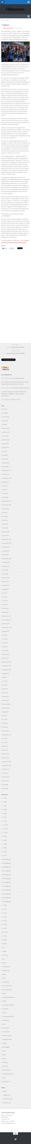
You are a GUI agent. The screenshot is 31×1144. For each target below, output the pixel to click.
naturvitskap (6, 1028)
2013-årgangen (7, 890)
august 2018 (6, 566)
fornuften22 (6, 382)
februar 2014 (6, 731)
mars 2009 (5, 784)
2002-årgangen (7, 859)
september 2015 (7, 669)
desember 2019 (7, 539)
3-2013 (5, 917)
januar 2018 (6, 581)
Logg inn (5, 1091)
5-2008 (5, 940)
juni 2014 (5, 719)
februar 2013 (6, 754)
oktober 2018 (6, 562)
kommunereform (7, 986)
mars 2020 (5, 528)
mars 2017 (5, 604)
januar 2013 (6, 758)
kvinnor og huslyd (7, 989)
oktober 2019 (6, 547)
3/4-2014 (5, 932)
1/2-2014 (5, 828)
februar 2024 (6, 428)
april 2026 (5, 413)
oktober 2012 (6, 769)
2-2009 (5, 848)
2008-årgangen (7, 874)
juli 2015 (5, 677)
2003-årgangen (7, 863)
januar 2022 (6, 466)
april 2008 (5, 788)
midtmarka (5, 1009)
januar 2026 (6, 417)
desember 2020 (7, 501)
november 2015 (7, 666)
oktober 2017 (6, 585)
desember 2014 (7, 704)
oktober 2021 (6, 474)
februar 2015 (6, 696)
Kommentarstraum (8, 1099)
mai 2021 (5, 489)
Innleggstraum (6, 1095)
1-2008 (5, 809)
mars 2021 (5, 493)
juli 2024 (5, 424)
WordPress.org (6, 1102)
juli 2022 (5, 451)
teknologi (5, 1062)
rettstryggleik (6, 1047)
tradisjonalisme (7, 1070)
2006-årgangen (7, 867)
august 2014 (6, 712)
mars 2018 (5, 574)
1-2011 (5, 817)
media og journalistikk (8, 1005)
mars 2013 (5, 750)
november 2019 (7, 543)
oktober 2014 (6, 708)
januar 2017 (6, 612)
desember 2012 (7, 761)
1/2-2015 (5, 832)
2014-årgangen (7, 894)
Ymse (4, 1077)
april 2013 (5, 746)
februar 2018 (6, 577)
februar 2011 (6, 781)
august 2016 (6, 631)
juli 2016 (5, 635)
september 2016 (7, 627)
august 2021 (6, 482)
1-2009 (5, 813)
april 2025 (5, 420)
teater (4, 1058)
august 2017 (6, 589)
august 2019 (6, 551)
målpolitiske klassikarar (9, 997)
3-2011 (5, 909)
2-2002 (5, 836)
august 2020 (6, 509)
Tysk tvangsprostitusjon (18, 378)
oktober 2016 (6, 623)
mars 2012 (5, 773)
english (4, 951)
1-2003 (5, 798)
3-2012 (5, 913)
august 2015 (6, 673)
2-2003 (5, 840)
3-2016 (5, 928)
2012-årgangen (7, 886)
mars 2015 (5, 692)
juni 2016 (5, 639)
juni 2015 (5, 681)
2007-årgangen (7, 871)
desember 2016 (7, 616)
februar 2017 (6, 608)
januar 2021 (6, 497)
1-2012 (5, 821)
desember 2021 (7, 470)
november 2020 (7, 505)
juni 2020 (5, 516)
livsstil (4, 993)
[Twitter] (15, 1139)
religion (5, 1043)
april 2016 (5, 646)
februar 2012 (6, 777)
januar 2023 (6, 443)
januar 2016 (6, 658)
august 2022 (6, 447)
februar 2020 (6, 532)
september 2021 (7, 478)
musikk (4, 1012)
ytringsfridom (6, 1081)
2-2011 (5, 851)
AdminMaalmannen (8, 28)
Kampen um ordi (16, 399)
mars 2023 (5, 436)
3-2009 (5, 905)
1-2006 (5, 802)
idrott (4, 978)
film (7, 20)
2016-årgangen (7, 901)
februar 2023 (6, 440)
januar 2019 (6, 555)
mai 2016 (5, 643)
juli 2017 (5, 593)
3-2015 (5, 924)
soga (4, 1054)
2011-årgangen (7, 882)
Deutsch (5, 943)
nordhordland (6, 1031)
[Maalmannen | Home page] (15, 9)
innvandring (6, 982)
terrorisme (5, 1066)
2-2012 (3, 20)
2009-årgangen (7, 878)
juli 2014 (5, 715)
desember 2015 (7, 662)
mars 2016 (5, 650)
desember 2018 (7, 558)
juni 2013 (5, 738)
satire (4, 1051)
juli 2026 (5, 409)
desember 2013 (7, 735)
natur (4, 1024)
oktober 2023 (6, 432)
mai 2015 (5, 685)
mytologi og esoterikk (8, 1016)
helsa (4, 974)
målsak (4, 1001)
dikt (4, 947)
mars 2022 (5, 459)
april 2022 (5, 455)
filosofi (4, 963)
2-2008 (5, 844)
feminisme (5, 955)
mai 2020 (5, 520)
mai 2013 (5, 742)
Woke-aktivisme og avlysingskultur (21, 388)
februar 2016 (6, 654)
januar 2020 (6, 535)
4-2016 (5, 936)
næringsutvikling (7, 1039)
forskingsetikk (6, 966)
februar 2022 (6, 463)
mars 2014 (5, 727)
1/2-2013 (5, 825)
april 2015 (5, 689)
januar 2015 (6, 700)
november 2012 (7, 765)
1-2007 (5, 805)
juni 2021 (5, 486)
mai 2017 (5, 600)
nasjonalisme (6, 1020)
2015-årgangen (7, 897)
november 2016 (7, 620)
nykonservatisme (7, 1035)
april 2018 (5, 570)
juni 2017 (5, 597)
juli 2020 (5, 512)
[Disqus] (15, 278)
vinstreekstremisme (8, 1074)
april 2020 (5, 524)
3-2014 (5, 920)
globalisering (6, 970)
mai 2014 (5, 723)
